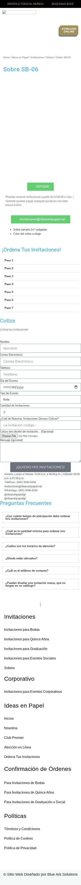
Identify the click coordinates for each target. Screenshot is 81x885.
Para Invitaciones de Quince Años (29, 792)
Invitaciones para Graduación (25, 649)
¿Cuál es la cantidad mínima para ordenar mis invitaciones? (35, 532)
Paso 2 (9, 268)
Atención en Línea (17, 747)
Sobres (50, 57)
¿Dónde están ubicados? (21, 558)
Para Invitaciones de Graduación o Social (34, 802)
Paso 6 (9, 300)
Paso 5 (9, 292)
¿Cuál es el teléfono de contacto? (26, 570)
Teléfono (5, 367)
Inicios (9, 718)
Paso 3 (9, 276)
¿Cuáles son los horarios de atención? (30, 546)
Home (6, 57)
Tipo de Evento (9, 393)
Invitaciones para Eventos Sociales (30, 658)
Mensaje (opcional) (11, 440)
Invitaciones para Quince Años (26, 639)
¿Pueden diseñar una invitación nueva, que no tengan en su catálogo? (35, 584)
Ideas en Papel (20, 57)
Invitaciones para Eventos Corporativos (33, 691)
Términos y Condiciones (22, 829)
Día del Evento (9, 380)
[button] (50, 30)
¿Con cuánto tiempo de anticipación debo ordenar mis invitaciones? (37, 517)
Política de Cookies (18, 838)
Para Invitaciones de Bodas (24, 783)
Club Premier (14, 737)
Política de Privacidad (20, 848)
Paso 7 (9, 307)
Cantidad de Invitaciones (15, 405)
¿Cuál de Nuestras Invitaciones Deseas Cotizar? (29, 418)
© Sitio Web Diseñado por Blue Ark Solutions (40, 874)
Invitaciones (37, 57)
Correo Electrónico (11, 354)
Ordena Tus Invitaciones (22, 757)
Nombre (4, 341)
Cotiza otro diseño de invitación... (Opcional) (26, 431)
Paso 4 (9, 284)
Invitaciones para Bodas (22, 629)
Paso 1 (9, 260)
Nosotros (10, 728)
